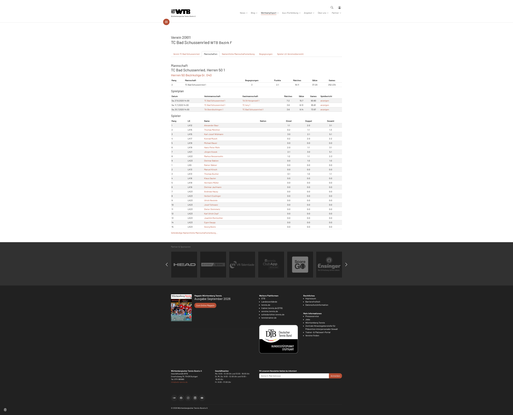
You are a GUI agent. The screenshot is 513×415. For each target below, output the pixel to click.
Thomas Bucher (211, 174)
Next (346, 264)
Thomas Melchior (212, 129)
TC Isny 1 (246, 105)
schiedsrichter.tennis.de (272, 314)
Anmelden (335, 376)
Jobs (307, 319)
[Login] (339, 7)
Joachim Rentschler (213, 218)
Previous (167, 264)
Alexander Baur (211, 125)
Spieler (290, 54)
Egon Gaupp (209, 222)
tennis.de (265, 305)
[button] (5, 409)
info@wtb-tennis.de (179, 382)
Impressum (310, 298)
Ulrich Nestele (210, 200)
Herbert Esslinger (212, 196)
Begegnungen (266, 54)
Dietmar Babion (211, 160)
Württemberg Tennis (315, 322)
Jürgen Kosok (210, 151)
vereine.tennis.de (269, 311)
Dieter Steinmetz (212, 209)
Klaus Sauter (210, 178)
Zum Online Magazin (205, 305)
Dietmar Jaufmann (212, 187)
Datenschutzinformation (316, 305)
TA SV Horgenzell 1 (250, 100)
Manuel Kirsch (210, 169)
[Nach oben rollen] (508, 410)
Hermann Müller (211, 182)
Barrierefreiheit (312, 301)
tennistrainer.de (269, 317)
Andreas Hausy (211, 191)
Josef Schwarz (211, 204)
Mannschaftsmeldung (238, 54)
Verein (186, 54)
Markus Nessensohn (213, 156)
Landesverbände (269, 301)
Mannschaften (210, 54)
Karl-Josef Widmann (213, 134)
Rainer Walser (210, 165)
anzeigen (324, 100)
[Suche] (332, 7)
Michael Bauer (210, 143)
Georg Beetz (210, 226)
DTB (263, 298)
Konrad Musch (210, 138)
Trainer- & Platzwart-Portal (317, 332)
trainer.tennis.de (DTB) (271, 308)
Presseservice (312, 316)
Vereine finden (312, 335)
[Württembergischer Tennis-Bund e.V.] (183, 11)
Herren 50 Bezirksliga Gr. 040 (191, 75)
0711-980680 (179, 379)
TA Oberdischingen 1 (213, 109)
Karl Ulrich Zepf (211, 213)
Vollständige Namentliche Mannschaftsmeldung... (194, 232)
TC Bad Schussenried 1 (214, 100)
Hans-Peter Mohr (212, 147)
